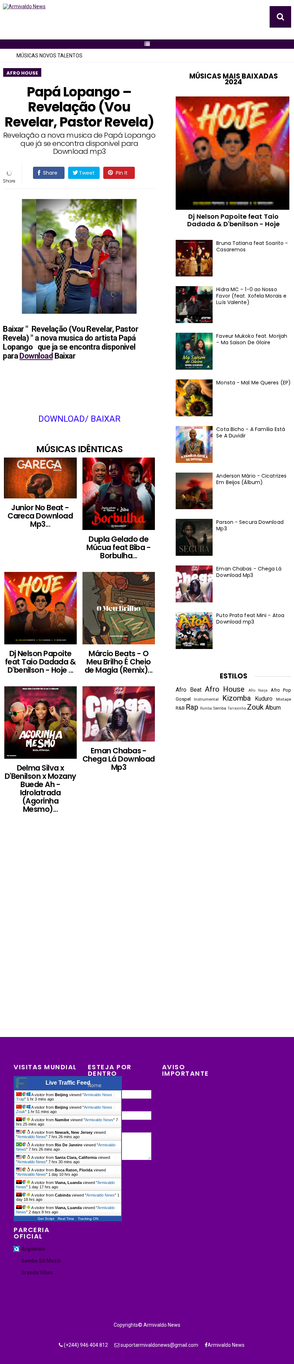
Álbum (273, 708)
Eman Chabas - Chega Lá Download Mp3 (248, 572)
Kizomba (236, 698)
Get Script (46, 1219)
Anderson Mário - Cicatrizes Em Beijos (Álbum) (251, 479)
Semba (219, 708)
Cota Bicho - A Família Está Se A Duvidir (250, 432)
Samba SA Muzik (41, 1261)
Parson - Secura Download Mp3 (249, 525)
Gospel (183, 699)
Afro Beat (188, 690)
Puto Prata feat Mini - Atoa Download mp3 (250, 618)
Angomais (33, 1249)
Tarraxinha (236, 708)
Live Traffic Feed (68, 1083)
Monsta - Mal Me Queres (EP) (253, 382)
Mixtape (283, 699)
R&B (180, 708)
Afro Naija (257, 690)
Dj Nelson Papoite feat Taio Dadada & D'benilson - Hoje (233, 220)
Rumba (206, 708)
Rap (192, 707)
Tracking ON (88, 1219)
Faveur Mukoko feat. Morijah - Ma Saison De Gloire (251, 339)
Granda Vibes (37, 1272)
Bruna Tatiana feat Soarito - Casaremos (252, 246)
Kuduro (263, 699)
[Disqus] (86, 930)
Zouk (255, 707)
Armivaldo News (99, 1120)
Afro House (22, 73)
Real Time (66, 1219)
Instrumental (206, 699)
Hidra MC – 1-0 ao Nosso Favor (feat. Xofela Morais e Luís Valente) (251, 296)
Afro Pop (281, 690)
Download (36, 355)
